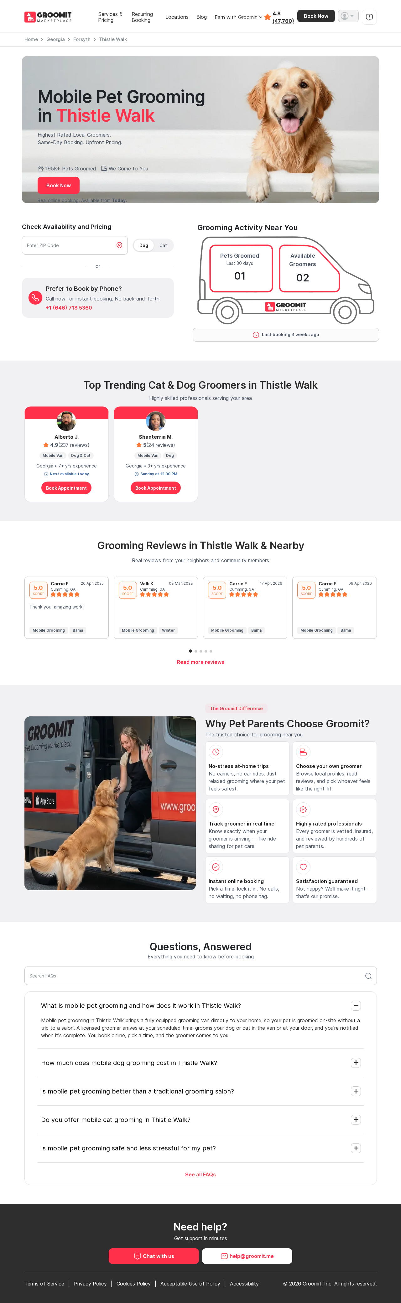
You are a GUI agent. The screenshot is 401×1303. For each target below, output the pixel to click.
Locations (177, 17)
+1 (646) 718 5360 (69, 308)
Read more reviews (200, 662)
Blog (201, 17)
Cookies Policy (134, 1283)
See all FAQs (200, 1174)
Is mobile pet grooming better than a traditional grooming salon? (137, 1091)
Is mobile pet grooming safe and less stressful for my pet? (128, 1148)
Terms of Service (44, 1283)
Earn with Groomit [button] (236, 17)
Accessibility (244, 1283)
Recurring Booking (142, 17)
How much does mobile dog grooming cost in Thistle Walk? (129, 1063)
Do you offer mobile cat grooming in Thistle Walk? (115, 1120)
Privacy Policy (90, 1283)
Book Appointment (66, 488)
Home (31, 39)
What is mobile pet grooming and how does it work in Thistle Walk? (141, 1005)
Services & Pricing (110, 17)
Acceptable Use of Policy (190, 1283)
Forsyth (82, 39)
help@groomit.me (252, 1256)
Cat (163, 245)
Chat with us (158, 1256)
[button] (348, 16)
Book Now (316, 16)
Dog (143, 245)
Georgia (55, 39)
